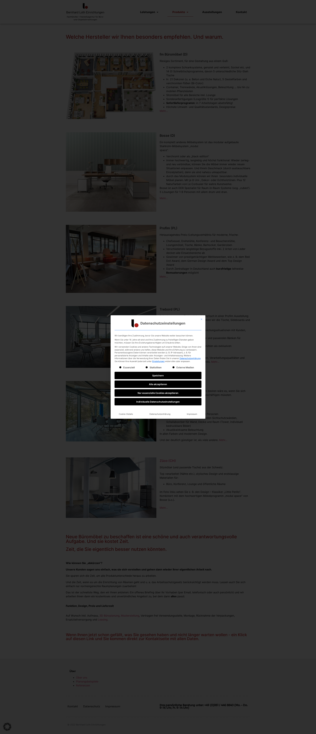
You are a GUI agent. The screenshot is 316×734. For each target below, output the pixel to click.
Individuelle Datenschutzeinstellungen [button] (158, 401)
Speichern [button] (158, 375)
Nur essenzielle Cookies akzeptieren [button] (158, 393)
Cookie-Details (126, 414)
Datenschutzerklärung (190, 358)
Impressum (192, 414)
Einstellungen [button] (158, 361)
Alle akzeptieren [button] (158, 384)
